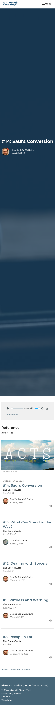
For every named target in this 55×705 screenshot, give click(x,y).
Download (12, 414)
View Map (6, 700)
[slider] (17, 408)
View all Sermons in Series (15, 669)
